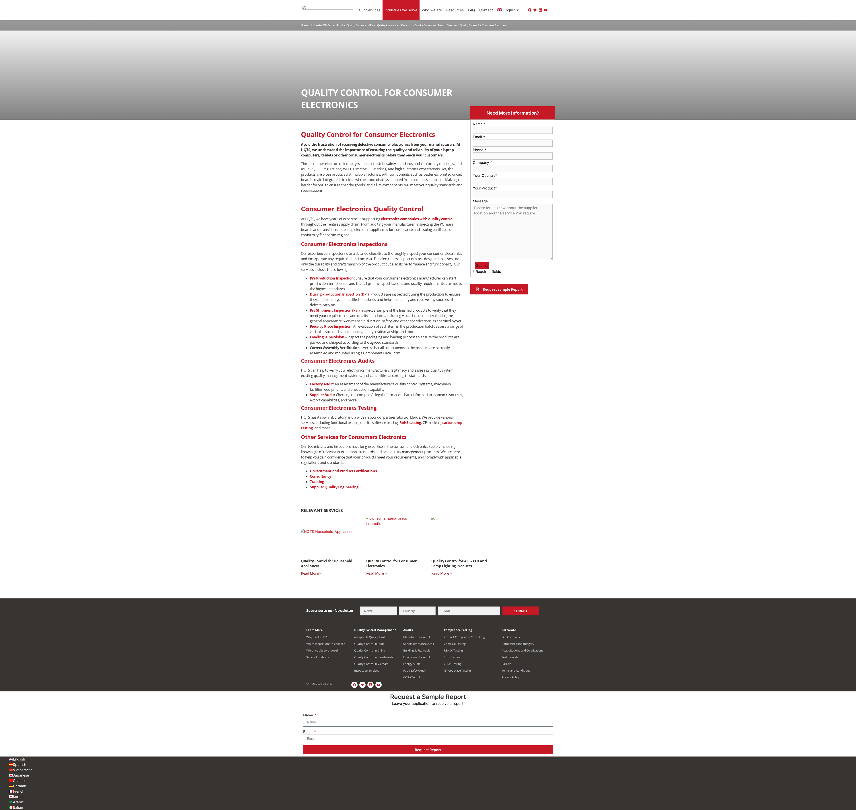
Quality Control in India (369, 644)
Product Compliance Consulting (464, 637)
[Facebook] (529, 10)
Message (480, 201)
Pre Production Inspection (332, 278)
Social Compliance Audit (418, 644)
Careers (506, 664)
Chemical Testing (455, 644)
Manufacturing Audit (416, 637)
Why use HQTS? (316, 637)
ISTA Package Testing (457, 670)
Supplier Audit (322, 394)
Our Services (369, 10)
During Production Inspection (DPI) (339, 294)
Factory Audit (321, 384)
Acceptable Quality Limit (369, 637)
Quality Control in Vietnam (371, 664)
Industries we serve (401, 10)
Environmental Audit (416, 657)
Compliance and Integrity (518, 644)
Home (304, 25)
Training (317, 481)
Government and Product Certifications (343, 471)
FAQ (471, 10)
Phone (479, 150)
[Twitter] (535, 10)
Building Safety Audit (416, 650)
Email (479, 137)
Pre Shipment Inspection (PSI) (334, 310)
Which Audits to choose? (322, 650)
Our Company (511, 637)
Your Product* (485, 188)
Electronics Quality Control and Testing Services (429, 25)
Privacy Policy (510, 677)
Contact (486, 10)
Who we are (432, 10)
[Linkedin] (540, 10)
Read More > (311, 573)
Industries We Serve (322, 25)
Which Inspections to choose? (325, 644)
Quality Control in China (369, 650)
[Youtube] (545, 10)
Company (482, 162)
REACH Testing (453, 650)
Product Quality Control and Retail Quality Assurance (367, 25)
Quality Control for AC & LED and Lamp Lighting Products (459, 563)
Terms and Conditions (516, 670)
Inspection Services (366, 670)
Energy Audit (411, 664)
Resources (455, 10)
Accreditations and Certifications (522, 650)
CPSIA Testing (452, 664)
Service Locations (317, 657)
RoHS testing (410, 422)
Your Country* (485, 175)
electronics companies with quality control (417, 218)
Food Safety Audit (414, 670)
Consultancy (320, 476)
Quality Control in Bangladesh (373, 657)
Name (479, 124)
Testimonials (510, 657)
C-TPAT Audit (411, 677)
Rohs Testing (452, 657)
